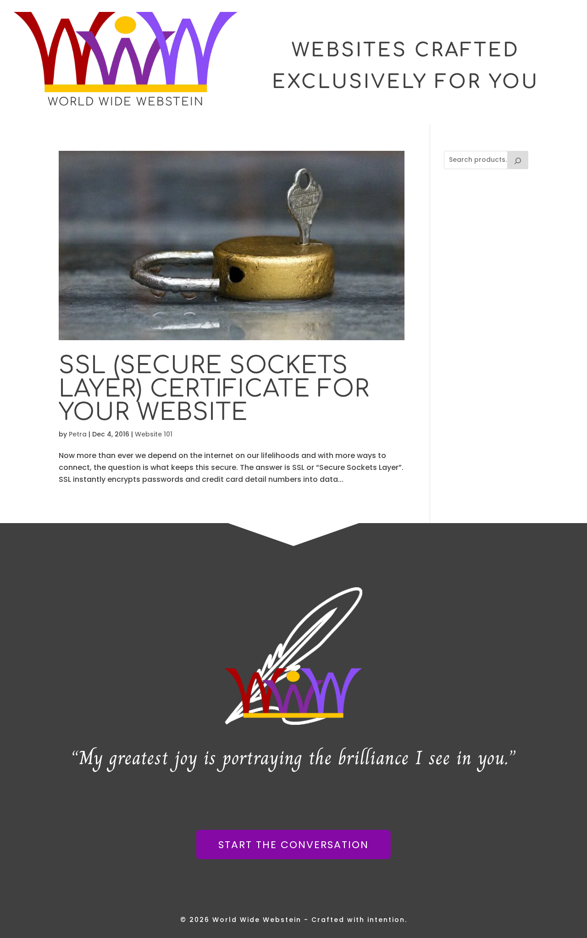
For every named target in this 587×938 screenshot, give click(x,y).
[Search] (517, 160)
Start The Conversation (293, 845)
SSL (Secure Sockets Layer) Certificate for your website (214, 389)
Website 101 (153, 434)
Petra (78, 434)
